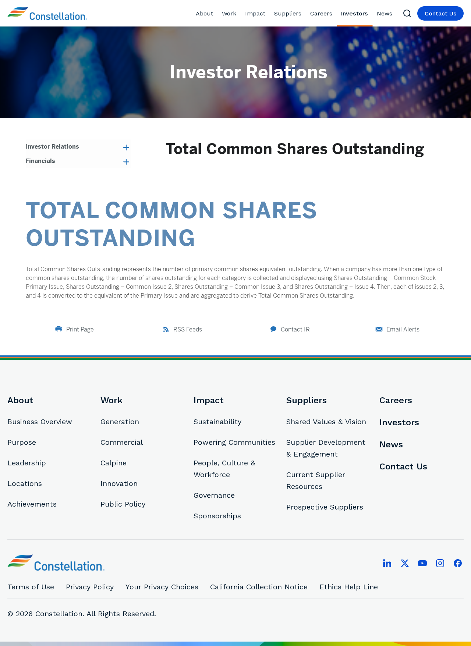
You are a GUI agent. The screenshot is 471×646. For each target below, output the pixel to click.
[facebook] (458, 563)
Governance (214, 495)
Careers (321, 13)
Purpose (21, 442)
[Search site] (407, 13)
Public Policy (122, 504)
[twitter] (405, 563)
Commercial (121, 442)
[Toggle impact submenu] (268, 13)
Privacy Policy (90, 586)
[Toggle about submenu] (215, 13)
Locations (24, 483)
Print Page (80, 329)
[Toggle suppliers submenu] (304, 13)
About (204, 13)
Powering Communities (234, 442)
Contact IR (295, 329)
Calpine (113, 462)
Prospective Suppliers (324, 507)
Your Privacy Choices (161, 586)
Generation (119, 421)
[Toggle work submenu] (239, 13)
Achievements (32, 504)
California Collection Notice (259, 586)
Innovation (119, 483)
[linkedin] (387, 563)
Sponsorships (217, 515)
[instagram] (440, 563)
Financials (40, 160)
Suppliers (287, 13)
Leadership (26, 462)
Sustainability (217, 421)
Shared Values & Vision (326, 421)
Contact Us (440, 13)
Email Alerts (402, 329)
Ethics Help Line (348, 586)
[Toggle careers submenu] (335, 13)
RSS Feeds (187, 329)
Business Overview (39, 421)
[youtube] (422, 563)
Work (229, 13)
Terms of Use (30, 586)
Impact (255, 13)
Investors (354, 13)
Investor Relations (52, 146)
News (384, 13)
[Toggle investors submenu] (370, 13)
